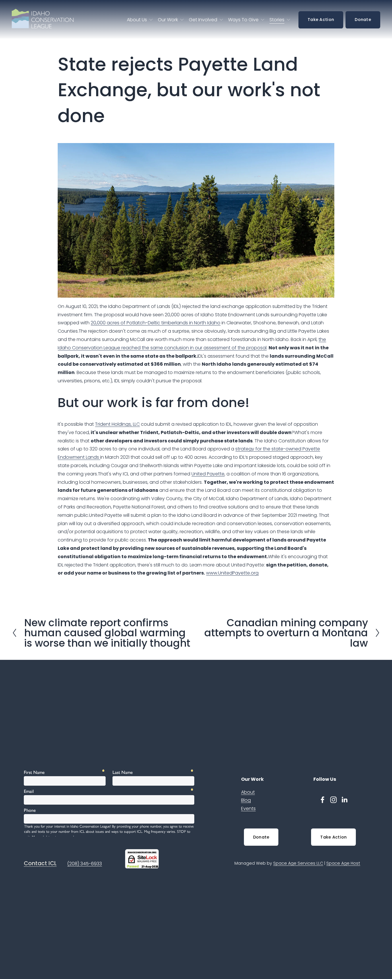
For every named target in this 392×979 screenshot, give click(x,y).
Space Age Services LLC (298, 863)
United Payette (207, 474)
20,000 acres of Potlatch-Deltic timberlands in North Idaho (155, 322)
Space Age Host (343, 863)
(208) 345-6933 (84, 863)
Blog (246, 800)
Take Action (321, 19)
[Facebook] (322, 799)
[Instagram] (333, 799)
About (248, 792)
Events (248, 808)
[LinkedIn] (344, 799)
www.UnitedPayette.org (232, 573)
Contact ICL (40, 863)
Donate (363, 19)
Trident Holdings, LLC (117, 424)
